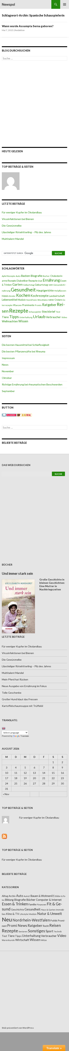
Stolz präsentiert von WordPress (18, 1027)
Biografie (36, 275)
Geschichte (17, 909)
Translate (24, 736)
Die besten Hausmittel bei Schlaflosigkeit (25, 344)
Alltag (5, 896)
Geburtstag (28, 284)
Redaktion (20, 30)
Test (58, 312)
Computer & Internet (49, 899)
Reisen (55, 925)
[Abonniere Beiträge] (4, 835)
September (8, 391)
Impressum (8, 358)
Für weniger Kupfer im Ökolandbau (22, 212)
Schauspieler (35, 312)
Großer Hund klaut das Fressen (20, 699)
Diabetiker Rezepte (27, 280)
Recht (46, 925)
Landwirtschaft (57, 295)
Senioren (23, 931)
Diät (40, 280)
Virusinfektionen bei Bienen (18, 219)
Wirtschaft (22, 939)
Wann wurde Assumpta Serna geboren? (28, 26)
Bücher (46, 276)
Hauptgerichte (45, 290)
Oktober (7, 377)
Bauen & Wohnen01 (42, 895)
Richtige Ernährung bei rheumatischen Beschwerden (32, 384)
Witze (44, 940)
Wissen (23, 321)
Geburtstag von (44, 284)
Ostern (58, 299)
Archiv (12, 896)
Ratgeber (49, 305)
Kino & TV (12, 913)
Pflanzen (17, 305)
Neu (7, 919)
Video (64, 317)
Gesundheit (23, 290)
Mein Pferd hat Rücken (15, 679)
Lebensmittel (9, 299)
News (5, 364)
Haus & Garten (48, 909)
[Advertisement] (34, 103)
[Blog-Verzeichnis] (9, 414)
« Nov (6, 794)
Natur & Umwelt (49, 914)
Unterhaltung (25, 317)
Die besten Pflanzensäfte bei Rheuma (23, 351)
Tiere (5, 317)
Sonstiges (36, 930)
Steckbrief (48, 311)
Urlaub (39, 316)
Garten (17, 284)
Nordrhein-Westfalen (37, 300)
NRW (51, 299)
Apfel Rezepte (8, 276)
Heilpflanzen (60, 290)
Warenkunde (8, 940)
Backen (25, 275)
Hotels (5, 296)
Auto (18, 276)
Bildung (9, 899)
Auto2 (27, 896)
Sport (49, 931)
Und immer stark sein (17, 573)
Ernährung (51, 280)
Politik (53, 920)
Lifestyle (24, 914)
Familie (32, 904)
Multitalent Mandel (13, 238)
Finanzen (41, 904)
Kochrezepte (39, 296)
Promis (38, 305)
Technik (58, 931)
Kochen (23, 295)
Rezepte (18, 310)
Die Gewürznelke (12, 225)
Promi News (17, 925)
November (8, 371)
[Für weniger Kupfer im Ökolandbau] (11, 181)
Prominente (28, 305)
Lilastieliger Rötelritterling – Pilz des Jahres (26, 232)
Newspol (8, 4)
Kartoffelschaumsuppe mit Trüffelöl (22, 705)
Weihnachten (10, 321)
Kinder (12, 296)
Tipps (14, 316)
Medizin (22, 299)
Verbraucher (53, 317)
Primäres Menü (64, 4)
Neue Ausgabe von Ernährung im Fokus (24, 686)
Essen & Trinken (15, 904)
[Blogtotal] (24, 414)
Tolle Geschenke (11, 692)
